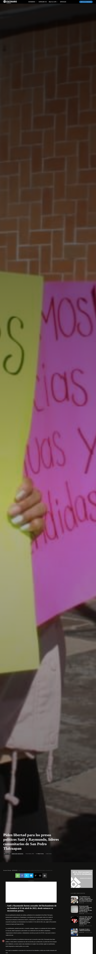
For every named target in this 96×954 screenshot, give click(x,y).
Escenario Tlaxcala (7, 870)
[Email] (40, 875)
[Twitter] (26, 875)
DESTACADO (7, 853)
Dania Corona (41, 853)
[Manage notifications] (3, 941)
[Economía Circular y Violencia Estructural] (74, 932)
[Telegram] (31, 875)
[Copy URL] (35, 875)
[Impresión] (44, 875)
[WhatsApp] (17, 875)
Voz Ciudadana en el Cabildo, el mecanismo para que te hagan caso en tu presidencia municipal (85, 898)
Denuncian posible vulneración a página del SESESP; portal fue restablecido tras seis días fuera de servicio (85, 909)
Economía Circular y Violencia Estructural (84, 930)
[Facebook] (22, 875)
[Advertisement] (31, 892)
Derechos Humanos (17, 853)
